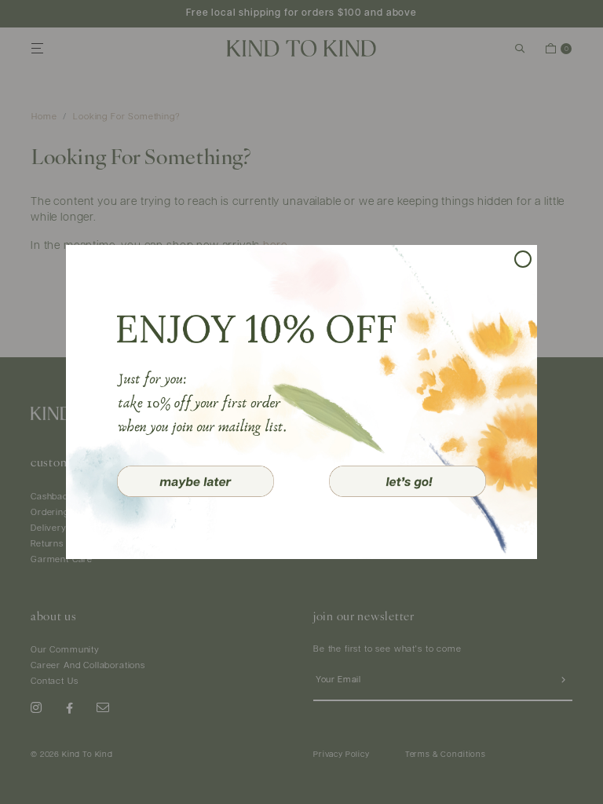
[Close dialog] (523, 259)
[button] (195, 481)
